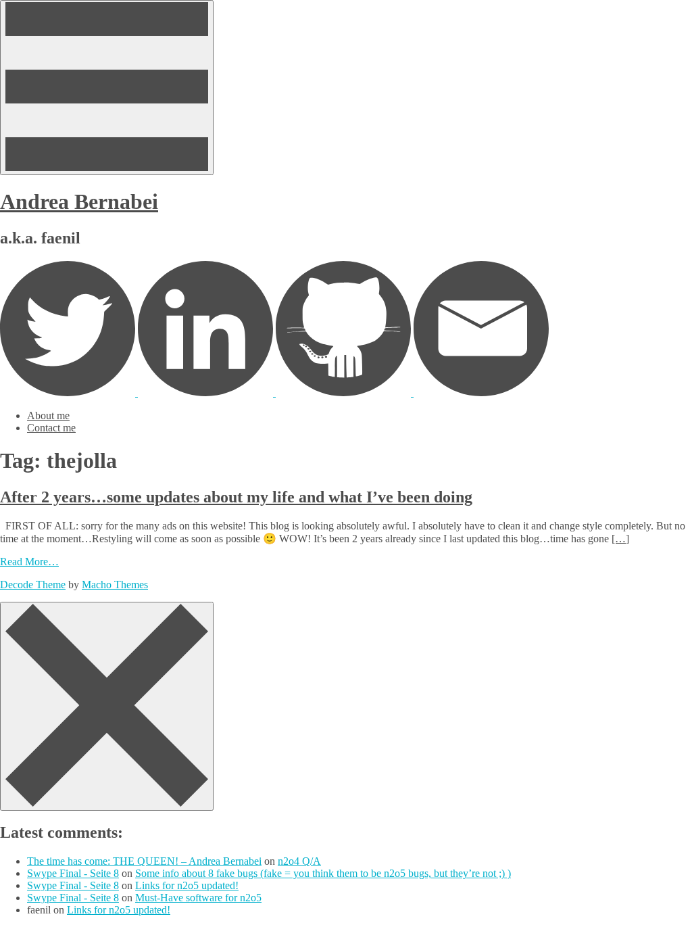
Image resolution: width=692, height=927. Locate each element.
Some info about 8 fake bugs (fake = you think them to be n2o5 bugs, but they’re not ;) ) (323, 873)
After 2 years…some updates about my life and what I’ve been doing (236, 497)
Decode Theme (33, 584)
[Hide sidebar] (107, 706)
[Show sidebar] (107, 87)
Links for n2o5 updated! (187, 885)
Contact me (51, 427)
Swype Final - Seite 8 (73, 873)
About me (48, 415)
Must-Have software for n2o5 (198, 897)
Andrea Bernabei (79, 201)
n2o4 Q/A (299, 861)
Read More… (29, 561)
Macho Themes (115, 584)
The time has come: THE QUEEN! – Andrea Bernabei (144, 861)
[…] (620, 538)
